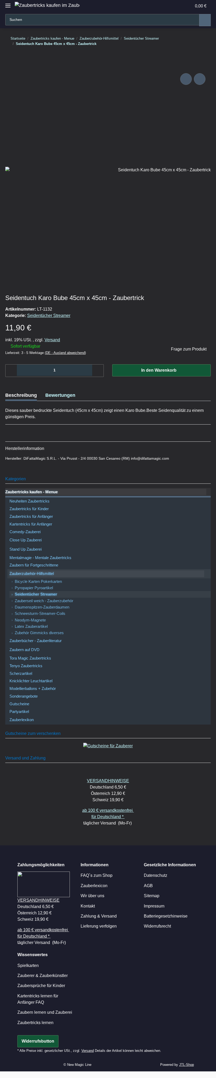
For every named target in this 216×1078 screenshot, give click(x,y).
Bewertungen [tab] (60, 395)
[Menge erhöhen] (98, 371)
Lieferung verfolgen (99, 926)
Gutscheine (19, 704)
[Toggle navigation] (8, 3)
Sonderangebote (23, 696)
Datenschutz (155, 875)
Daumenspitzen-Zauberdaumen (42, 607)
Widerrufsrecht (157, 926)
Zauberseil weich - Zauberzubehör (44, 601)
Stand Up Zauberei (25, 549)
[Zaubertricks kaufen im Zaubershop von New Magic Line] (47, 5)
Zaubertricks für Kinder (29, 509)
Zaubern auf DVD (24, 650)
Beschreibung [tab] (21, 395)
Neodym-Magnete (30, 620)
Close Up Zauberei (25, 540)
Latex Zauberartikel (31, 626)
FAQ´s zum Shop (96, 875)
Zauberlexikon (21, 720)
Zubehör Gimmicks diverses (39, 633)
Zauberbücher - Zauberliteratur (35, 641)
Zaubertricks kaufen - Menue (31, 492)
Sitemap (151, 895)
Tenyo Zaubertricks (25, 666)
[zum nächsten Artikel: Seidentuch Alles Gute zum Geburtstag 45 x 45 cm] (199, 54)
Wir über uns (92, 895)
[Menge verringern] (11, 371)
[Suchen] (205, 20)
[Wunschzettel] (176, 6)
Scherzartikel (20, 673)
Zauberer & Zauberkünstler (42, 975)
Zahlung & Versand (99, 916)
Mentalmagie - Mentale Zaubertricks (40, 558)
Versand (52, 340)
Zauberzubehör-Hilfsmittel (31, 574)
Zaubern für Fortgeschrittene (33, 565)
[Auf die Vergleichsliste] (186, 79)
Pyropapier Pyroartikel (34, 588)
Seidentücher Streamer (48, 315)
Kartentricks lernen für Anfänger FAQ (37, 999)
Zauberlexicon (94, 885)
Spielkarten (28, 965)
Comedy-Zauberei (25, 532)
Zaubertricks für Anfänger (31, 516)
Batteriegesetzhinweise (166, 916)
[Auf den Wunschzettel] (199, 79)
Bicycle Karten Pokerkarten (38, 581)
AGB (148, 885)
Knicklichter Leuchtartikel (30, 681)
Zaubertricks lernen (35, 1022)
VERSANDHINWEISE (108, 780)
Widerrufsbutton (38, 1041)
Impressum (154, 906)
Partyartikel (19, 712)
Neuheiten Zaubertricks (29, 501)
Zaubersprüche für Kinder (41, 985)
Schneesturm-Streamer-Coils (40, 613)
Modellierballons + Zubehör (32, 689)
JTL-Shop (186, 1065)
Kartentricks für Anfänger (30, 524)
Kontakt (88, 906)
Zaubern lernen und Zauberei (44, 1012)
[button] (165, 6)
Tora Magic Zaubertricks (30, 658)
